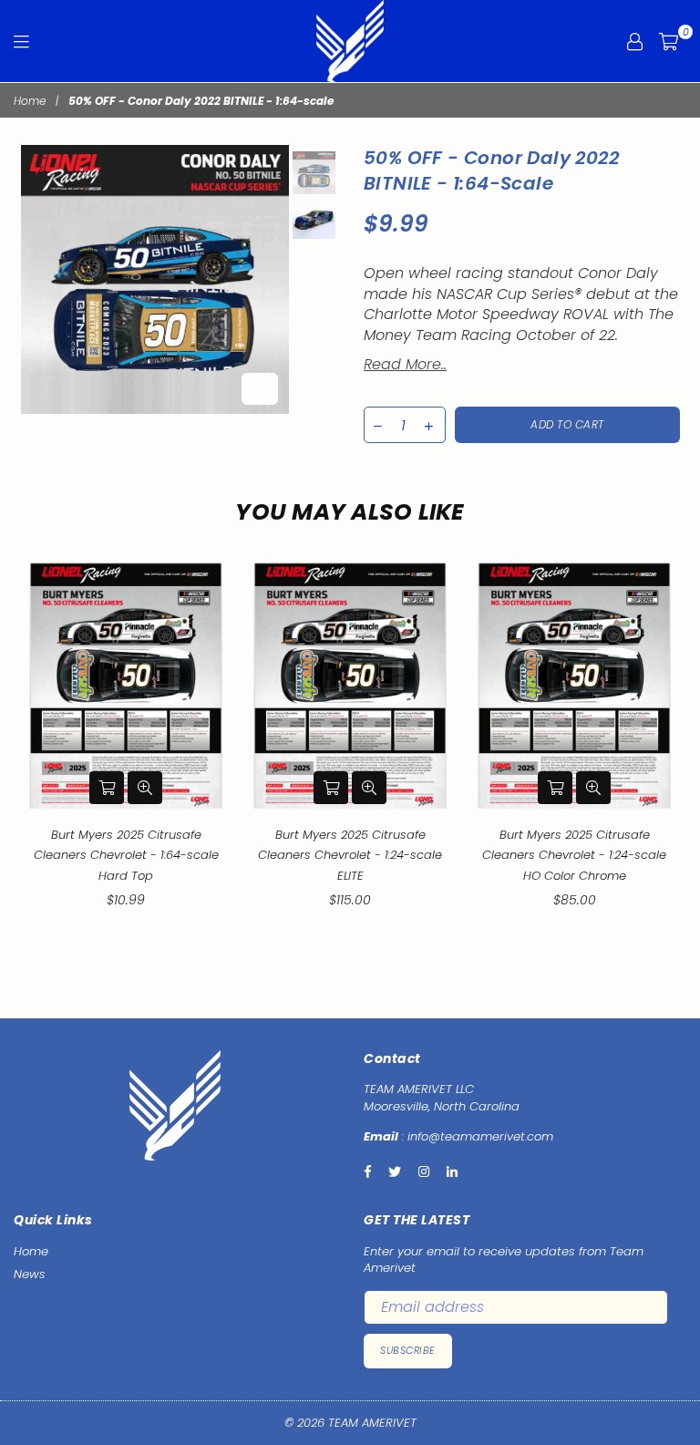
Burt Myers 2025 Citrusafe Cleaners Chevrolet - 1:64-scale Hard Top (126, 855)
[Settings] (635, 41)
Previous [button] (37, 279)
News (30, 1274)
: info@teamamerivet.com (475, 1136)
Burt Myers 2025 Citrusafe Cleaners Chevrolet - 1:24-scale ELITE (350, 855)
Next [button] (273, 279)
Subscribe (408, 1350)
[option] (155, 279)
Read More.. (405, 364)
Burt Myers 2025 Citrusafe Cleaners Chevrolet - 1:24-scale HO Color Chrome (574, 855)
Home (30, 101)
